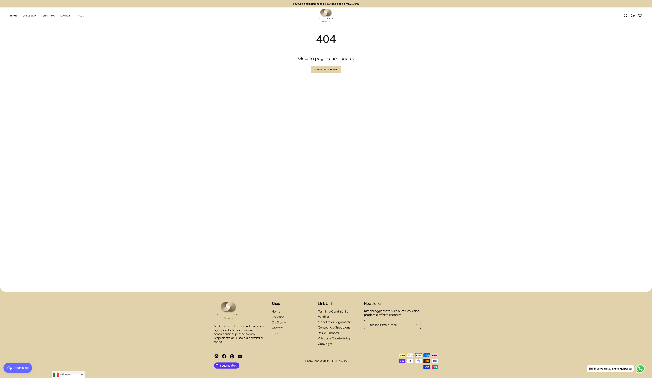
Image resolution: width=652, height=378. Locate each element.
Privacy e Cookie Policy (334, 338)
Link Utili (325, 303)
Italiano (64, 374)
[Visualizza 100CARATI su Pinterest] (232, 356)
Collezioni (278, 317)
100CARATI (320, 361)
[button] (625, 15)
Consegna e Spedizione (334, 327)
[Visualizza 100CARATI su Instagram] (216, 356)
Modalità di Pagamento (334, 322)
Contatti (277, 328)
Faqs (275, 333)
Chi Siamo (279, 322)
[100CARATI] (326, 15)
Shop (276, 303)
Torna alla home (326, 69)
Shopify (343, 361)
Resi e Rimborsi (328, 333)
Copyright (325, 344)
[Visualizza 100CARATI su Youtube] (239, 356)
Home (276, 311)
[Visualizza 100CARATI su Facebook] (224, 356)
